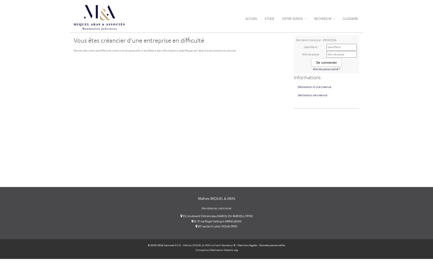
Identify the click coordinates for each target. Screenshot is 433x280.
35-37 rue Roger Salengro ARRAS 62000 (217, 221)
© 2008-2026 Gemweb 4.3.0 (164, 245)
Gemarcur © (229, 245)
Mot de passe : (311, 54)
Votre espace (293, 19)
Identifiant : (311, 47)
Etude (269, 19)
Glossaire (350, 19)
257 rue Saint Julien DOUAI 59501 (217, 226)
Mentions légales (247, 245)
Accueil (251, 19)
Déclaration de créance (312, 95)
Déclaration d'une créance (314, 87)
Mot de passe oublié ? (326, 69)
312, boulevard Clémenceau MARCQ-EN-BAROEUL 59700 (217, 216)
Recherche (323, 19)
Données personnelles (272, 245)
